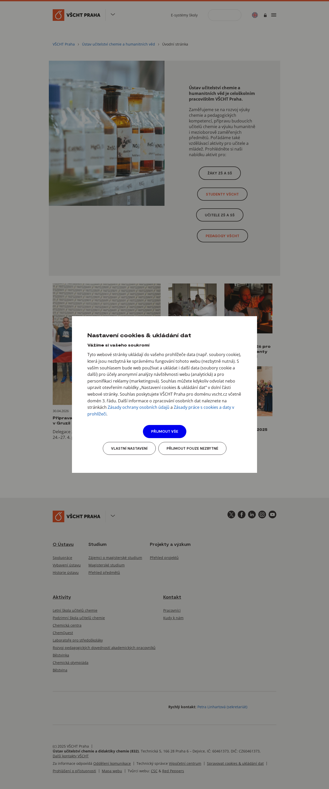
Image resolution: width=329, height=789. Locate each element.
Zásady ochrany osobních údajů (138, 407)
